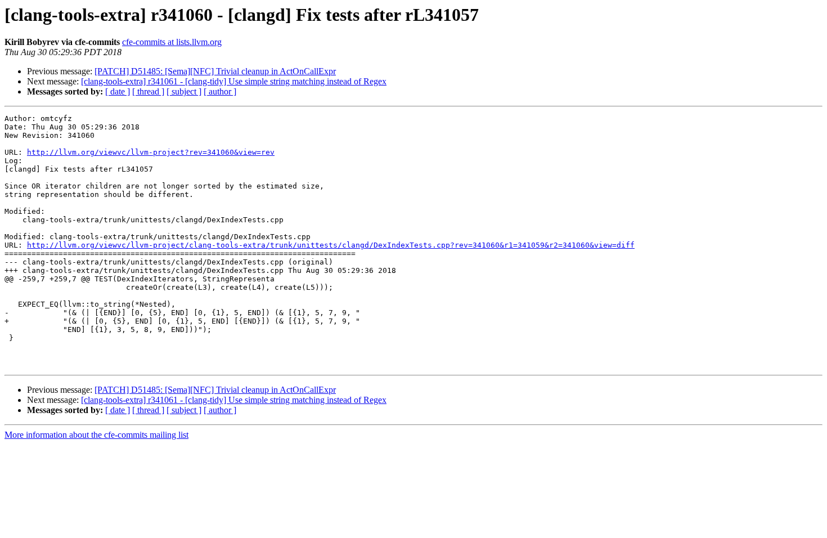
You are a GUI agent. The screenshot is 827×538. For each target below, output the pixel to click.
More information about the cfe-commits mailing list (96, 435)
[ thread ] (148, 91)
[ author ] (220, 91)
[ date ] (117, 91)
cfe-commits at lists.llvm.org (172, 42)
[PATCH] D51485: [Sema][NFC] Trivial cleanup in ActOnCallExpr (215, 71)
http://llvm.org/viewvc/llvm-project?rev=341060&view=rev (151, 152)
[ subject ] (184, 91)
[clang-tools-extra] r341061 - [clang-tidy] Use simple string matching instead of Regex (233, 81)
